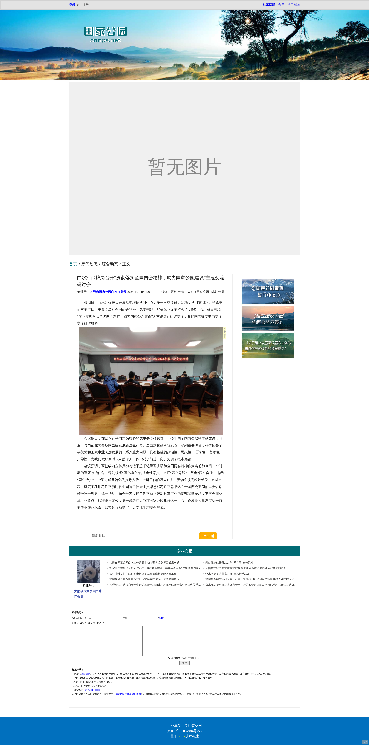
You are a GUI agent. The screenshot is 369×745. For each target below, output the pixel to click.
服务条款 (85, 673)
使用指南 (294, 4)
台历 (281, 4)
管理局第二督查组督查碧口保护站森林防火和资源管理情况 (144, 579)
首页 (73, 264)
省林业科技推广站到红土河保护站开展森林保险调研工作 (143, 573)
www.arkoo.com (92, 689)
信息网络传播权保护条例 (128, 694)
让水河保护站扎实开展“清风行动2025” (228, 573)
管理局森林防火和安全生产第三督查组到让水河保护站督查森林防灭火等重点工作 (157, 584)
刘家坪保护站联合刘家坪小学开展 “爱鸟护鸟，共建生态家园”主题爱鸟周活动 (155, 568)
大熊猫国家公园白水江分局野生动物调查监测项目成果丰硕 (144, 562)
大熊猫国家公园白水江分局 (108, 291)
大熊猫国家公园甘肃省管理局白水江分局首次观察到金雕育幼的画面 (245, 568)
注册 (85, 4)
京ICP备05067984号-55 (184, 731)
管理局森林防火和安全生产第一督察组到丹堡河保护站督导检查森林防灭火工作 (252, 579)
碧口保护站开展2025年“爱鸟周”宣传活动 (229, 562)
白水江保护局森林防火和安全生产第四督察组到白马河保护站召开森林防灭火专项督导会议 (259, 584)
